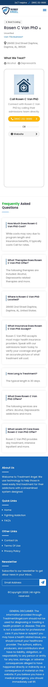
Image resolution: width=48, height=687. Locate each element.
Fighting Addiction (15, 515)
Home (7, 510)
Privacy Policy (12, 551)
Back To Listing (14, 22)
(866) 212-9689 (22, 119)
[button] (44, 10)
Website (18, 134)
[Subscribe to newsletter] (42, 582)
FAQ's (7, 520)
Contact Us (11, 540)
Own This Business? (13, 36)
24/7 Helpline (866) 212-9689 (30, 2)
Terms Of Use (12, 545)
